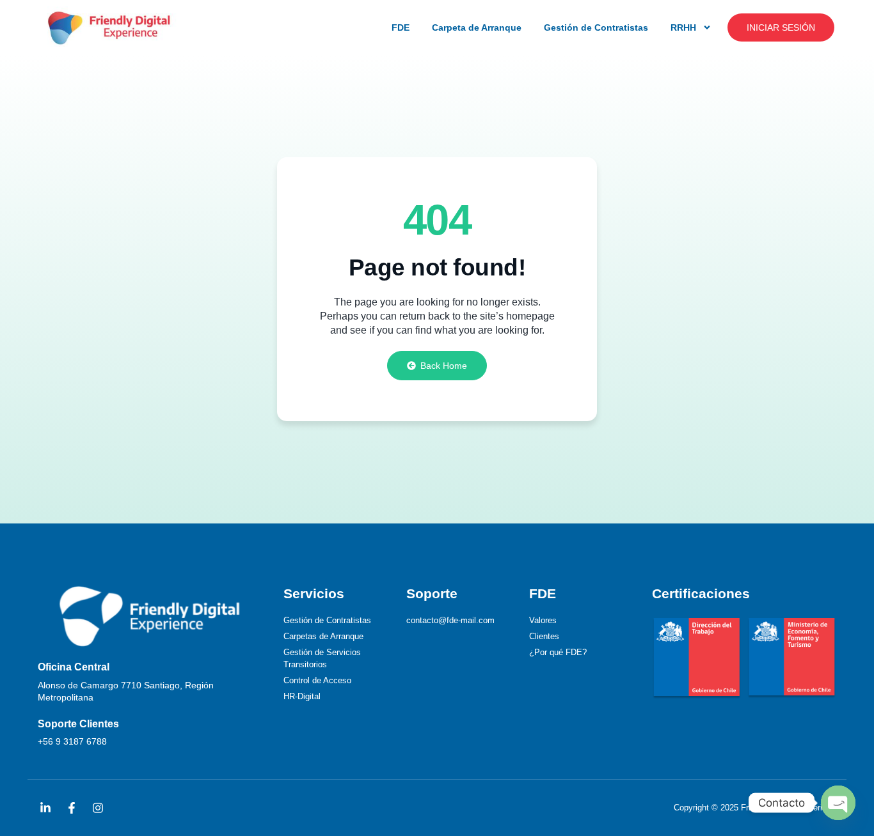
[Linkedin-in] (45, 807)
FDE (400, 27)
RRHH (683, 27)
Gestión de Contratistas (596, 27)
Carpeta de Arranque (476, 27)
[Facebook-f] (71, 807)
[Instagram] (97, 807)
